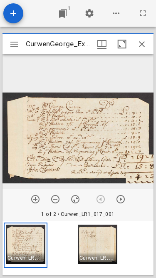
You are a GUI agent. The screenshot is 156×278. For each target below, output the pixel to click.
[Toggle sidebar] (14, 44)
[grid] (78, 248)
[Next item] (121, 199)
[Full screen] (143, 13)
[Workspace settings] (89, 13)
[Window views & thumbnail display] (102, 44)
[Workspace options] (116, 13)
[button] (25, 245)
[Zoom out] (55, 199)
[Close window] (142, 44)
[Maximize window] (122, 44)
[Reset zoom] (75, 199)
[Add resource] (13, 13)
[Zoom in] (35, 199)
